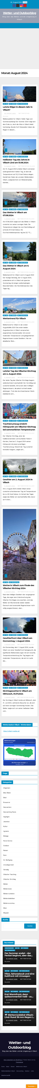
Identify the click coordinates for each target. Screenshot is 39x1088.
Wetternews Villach (21, 1066)
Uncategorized (8, 865)
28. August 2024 (10, 113)
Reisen (5, 850)
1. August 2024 (9, 644)
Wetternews (12, 103)
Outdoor (6, 845)
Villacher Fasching (9, 874)
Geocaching (19, 1071)
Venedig (6, 870)
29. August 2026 (12, 979)
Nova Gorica (7, 841)
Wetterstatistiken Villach (8, 1071)
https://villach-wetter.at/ (11, 731)
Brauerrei (6, 802)
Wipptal (6, 913)
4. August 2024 (9, 377)
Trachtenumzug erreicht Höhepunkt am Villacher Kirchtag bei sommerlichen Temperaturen (19, 427)
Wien (5, 908)
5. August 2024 (9, 322)
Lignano (6, 831)
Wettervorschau (22, 103)
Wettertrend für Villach (14, 318)
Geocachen (7, 807)
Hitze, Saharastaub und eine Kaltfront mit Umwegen (19, 974)
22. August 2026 (12, 1020)
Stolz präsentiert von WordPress (13, 1060)
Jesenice (6, 821)
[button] (32, 26)
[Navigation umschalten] (36, 25)
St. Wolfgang (7, 860)
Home (3, 1066)
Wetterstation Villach (26, 166)
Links (32, 1071)
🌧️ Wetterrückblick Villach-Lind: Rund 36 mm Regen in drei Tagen (19, 1017)
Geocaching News (9, 812)
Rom (5, 855)
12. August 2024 (10, 166)
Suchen (29, 926)
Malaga (5, 836)
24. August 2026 (12, 999)
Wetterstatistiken (9, 898)
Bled (4, 797)
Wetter (5, 103)
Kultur (5, 826)
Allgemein (6, 788)
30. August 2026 (12, 958)
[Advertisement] (19, 48)
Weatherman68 (5, 1075)
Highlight (6, 817)
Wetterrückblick (22, 156)
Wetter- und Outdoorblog (19, 13)
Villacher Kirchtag (9, 879)
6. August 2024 (9, 272)
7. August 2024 (9, 219)
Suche (5, 920)
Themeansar (19, 1062)
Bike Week (7, 793)
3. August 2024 (9, 433)
